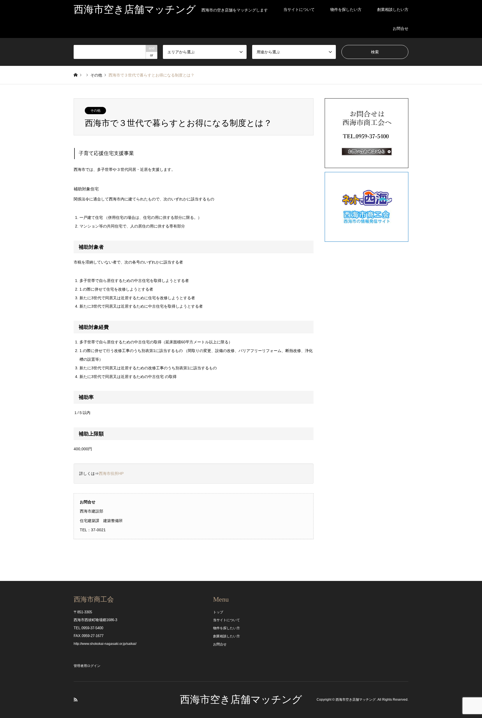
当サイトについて (299, 9)
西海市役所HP (111, 473)
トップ (218, 612)
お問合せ (400, 28)
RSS (76, 700)
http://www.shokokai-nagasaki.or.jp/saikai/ (105, 644)
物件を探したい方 (346, 9)
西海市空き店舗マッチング (241, 699)
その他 (96, 75)
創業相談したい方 (392, 9)
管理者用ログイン (87, 666)
